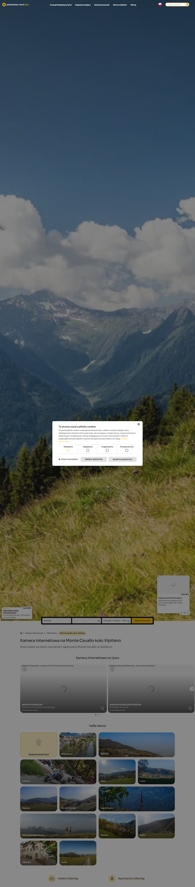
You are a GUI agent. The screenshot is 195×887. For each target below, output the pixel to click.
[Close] (139, 415)
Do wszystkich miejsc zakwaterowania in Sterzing (97, 469)
